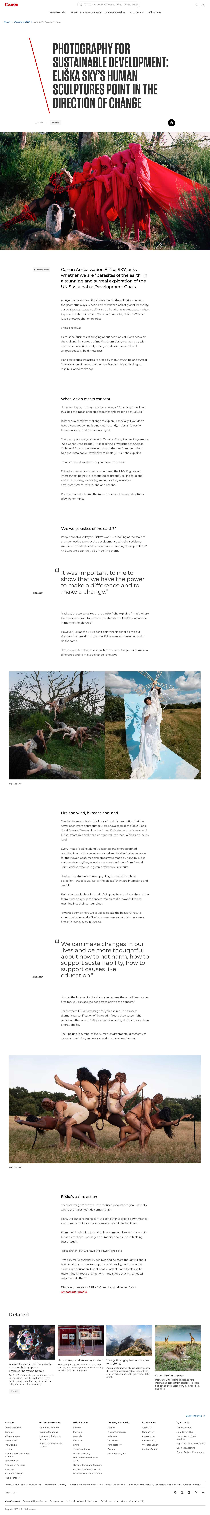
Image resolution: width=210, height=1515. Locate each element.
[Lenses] (78, 12)
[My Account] (196, 5)
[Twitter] (196, 1492)
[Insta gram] (182, 1492)
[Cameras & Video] (67, 12)
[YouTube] (203, 1492)
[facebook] (175, 1492)
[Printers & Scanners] (102, 12)
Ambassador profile (74, 1292)
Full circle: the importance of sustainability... (123, 1501)
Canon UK (10, 1492)
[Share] (171, 122)
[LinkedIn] (189, 1492)
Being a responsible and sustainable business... (74, 1501)
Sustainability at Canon (35, 1501)
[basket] (203, 5)
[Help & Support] (146, 12)
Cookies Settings (192, 1484)
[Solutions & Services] (126, 12)
